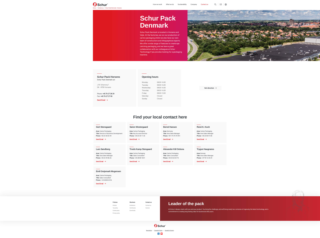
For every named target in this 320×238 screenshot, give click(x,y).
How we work (157, 4)
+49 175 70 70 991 (174, 136)
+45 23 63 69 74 (173, 158)
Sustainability (182, 4)
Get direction (209, 88)
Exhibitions (132, 205)
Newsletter (149, 230)
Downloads (132, 210)
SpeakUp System (169, 230)
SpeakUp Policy (158, 230)
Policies (115, 205)
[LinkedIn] (159, 233)
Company (194, 4)
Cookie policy (116, 210)
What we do (170, 4)
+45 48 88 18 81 (139, 158)
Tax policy (115, 208)
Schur (94, 8)
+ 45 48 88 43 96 (106, 180)
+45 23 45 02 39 (106, 136)
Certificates (133, 208)
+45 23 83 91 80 (207, 136)
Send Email (101, 100)
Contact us (204, 4)
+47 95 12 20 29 (207, 158)
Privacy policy (116, 213)
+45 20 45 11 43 (139, 136)
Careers (148, 208)
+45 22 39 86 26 (106, 158)
